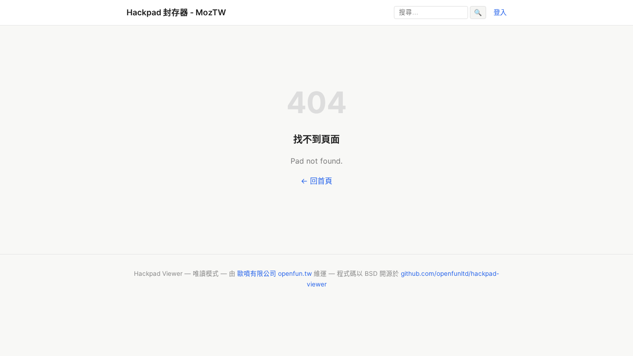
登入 (500, 12)
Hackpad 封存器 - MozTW (176, 12)
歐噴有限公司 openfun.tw (274, 273)
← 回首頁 (316, 180)
